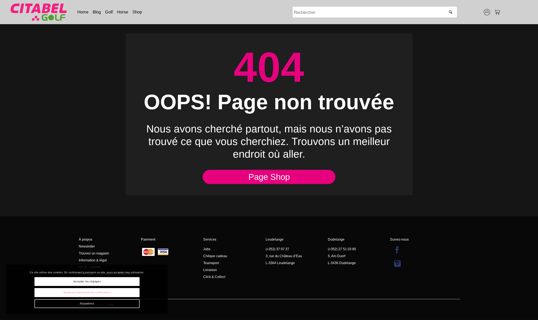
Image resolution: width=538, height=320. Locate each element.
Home (82, 12)
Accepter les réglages (87, 281)
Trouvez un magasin (94, 253)
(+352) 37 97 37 (277, 249)
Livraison (210, 270)
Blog (97, 12)
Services (209, 239)
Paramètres (87, 303)
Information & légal (93, 260)
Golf (109, 12)
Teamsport (211, 263)
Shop (137, 12)
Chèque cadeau (215, 256)
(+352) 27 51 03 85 (342, 249)
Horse (122, 12)
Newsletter (87, 246)
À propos (85, 239)
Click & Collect (214, 277)
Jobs (206, 249)
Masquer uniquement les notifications (87, 292)
